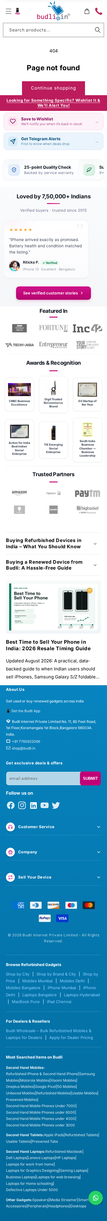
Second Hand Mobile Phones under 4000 (40, 1118)
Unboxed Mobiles (20, 1093)
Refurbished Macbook (63, 1151)
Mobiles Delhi (72, 980)
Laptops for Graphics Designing (32, 1170)
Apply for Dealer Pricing (71, 1037)
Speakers (40, 1200)
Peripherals (37, 1206)
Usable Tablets (18, 1141)
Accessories (16, 1206)
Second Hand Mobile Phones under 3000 (40, 1125)
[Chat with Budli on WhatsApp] (96, 1198)
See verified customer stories (50, 293)
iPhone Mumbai (62, 987)
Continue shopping (53, 88)
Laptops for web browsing (58, 1177)
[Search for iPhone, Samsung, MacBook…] (98, 30)
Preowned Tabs (45, 1141)
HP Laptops (65, 1157)
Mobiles (12, 1080)
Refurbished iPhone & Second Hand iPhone (42, 1074)
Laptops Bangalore (39, 994)
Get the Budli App (25, 711)
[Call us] (98, 11)
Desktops (78, 1206)
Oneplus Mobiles (20, 1086)
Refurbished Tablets (81, 1135)
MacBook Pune (26, 1001)
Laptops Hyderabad (82, 994)
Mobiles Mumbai (37, 980)
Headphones (58, 1206)
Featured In (53, 311)
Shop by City (17, 974)
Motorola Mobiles (34, 1080)
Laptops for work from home (30, 1164)
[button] (8, 11)
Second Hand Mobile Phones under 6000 (40, 1112)
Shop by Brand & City (56, 974)
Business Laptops (20, 1177)
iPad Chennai (59, 1001)
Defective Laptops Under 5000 (32, 1189)
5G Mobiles (66, 1086)
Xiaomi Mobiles (63, 1080)
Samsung (87, 1074)
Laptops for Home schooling (29, 1183)
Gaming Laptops (73, 1170)
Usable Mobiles (84, 1093)
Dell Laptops (16, 1157)
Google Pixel (45, 1086)
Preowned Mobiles (21, 1099)
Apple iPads (54, 1135)
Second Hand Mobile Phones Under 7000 (40, 1106)
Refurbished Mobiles (53, 1093)
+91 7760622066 (26, 741)
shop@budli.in (23, 748)
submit (90, 778)
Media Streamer (63, 1200)
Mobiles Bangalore (23, 987)
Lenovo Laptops (41, 1157)
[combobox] (53, 29)
